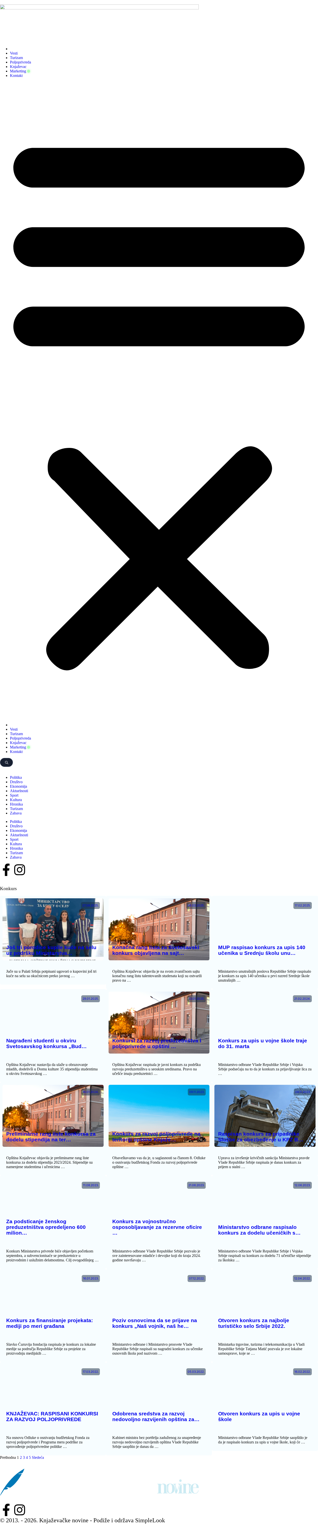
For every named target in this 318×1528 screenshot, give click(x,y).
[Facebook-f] (6, 870)
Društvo (16, 782)
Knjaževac (18, 66)
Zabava (16, 813)
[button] (159, 400)
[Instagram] (19, 870)
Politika (16, 777)
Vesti (14, 53)
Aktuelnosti (19, 791)
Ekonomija (18, 786)
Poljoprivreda (20, 62)
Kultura (16, 800)
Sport (14, 795)
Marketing (18, 71)
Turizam (16, 58)
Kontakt (16, 75)
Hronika (16, 804)
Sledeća (38, 1457)
